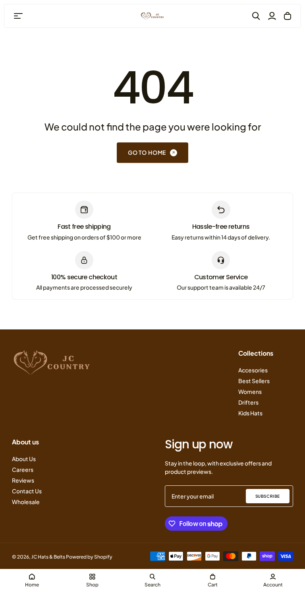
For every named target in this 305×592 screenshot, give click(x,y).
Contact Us (27, 491)
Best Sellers (254, 380)
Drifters (248, 402)
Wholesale (26, 501)
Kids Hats (250, 413)
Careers (22, 469)
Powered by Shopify (89, 557)
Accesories (253, 370)
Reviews (23, 480)
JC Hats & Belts (48, 557)
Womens (250, 391)
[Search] (256, 16)
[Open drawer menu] (18, 16)
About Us (24, 458)
